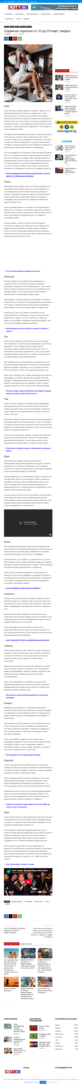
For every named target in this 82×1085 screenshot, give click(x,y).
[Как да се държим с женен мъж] (11, 982)
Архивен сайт (33, 1)
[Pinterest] (15, 39)
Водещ (12, 26)
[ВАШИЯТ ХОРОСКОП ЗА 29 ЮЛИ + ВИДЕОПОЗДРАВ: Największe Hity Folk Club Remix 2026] (28, 982)
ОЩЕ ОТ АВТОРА (26, 944)
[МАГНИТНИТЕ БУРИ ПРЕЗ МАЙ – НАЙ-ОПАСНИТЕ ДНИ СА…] (34, 1044)
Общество (45, 14)
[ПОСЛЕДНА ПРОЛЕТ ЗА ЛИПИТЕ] (34, 1036)
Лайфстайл (58, 14)
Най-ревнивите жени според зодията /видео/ (23, 755)
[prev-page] (5, 1002)
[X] (11, 39)
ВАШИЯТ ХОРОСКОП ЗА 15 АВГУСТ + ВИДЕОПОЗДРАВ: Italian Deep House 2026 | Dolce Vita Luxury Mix (28, 964)
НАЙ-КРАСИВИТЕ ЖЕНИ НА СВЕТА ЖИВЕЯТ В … (24, 588)
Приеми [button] (43, 1082)
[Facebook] (6, 39)
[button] (75, 14)
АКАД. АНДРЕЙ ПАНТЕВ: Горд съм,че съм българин (20, 1050)
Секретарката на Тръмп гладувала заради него (70, 147)
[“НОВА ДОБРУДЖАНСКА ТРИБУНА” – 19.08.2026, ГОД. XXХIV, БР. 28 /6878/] (8, 1026)
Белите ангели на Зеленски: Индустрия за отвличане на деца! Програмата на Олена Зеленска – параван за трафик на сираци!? (41, 933)
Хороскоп (29, 26)
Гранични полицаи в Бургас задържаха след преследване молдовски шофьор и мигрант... (71, 110)
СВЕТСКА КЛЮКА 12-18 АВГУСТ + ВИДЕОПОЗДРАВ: (71, 170)
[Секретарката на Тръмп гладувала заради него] (59, 147)
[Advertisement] (28, 254)
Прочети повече (52, 1082)
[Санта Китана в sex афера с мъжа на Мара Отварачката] (45, 982)
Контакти (25, 1)
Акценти (10, 24)
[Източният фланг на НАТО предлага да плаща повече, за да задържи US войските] (59, 97)
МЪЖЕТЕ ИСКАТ (38, 901)
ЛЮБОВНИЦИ (28, 901)
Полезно (9, 19)
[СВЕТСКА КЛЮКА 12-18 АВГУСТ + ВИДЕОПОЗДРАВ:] (59, 170)
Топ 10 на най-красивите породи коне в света (23, 271)
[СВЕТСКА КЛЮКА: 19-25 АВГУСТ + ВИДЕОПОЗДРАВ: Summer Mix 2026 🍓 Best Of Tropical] (59, 157)
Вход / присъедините (9, 1)
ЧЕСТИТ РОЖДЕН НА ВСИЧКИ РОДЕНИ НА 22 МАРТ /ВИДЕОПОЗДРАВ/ (14, 931)
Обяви (26, 19)
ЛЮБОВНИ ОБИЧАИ (16, 901)
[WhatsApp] (20, 39)
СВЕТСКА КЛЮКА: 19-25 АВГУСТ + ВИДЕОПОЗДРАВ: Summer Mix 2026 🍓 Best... (71, 159)
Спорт (19, 19)
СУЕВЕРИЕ (7, 904)
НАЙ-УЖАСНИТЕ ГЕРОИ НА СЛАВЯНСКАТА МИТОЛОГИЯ (27, 640)
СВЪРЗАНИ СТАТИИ (11, 944)
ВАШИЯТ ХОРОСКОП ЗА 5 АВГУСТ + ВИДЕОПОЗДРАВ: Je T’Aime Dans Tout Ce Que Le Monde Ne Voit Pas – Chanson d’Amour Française (45, 966)
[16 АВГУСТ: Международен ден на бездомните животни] (8, 1039)
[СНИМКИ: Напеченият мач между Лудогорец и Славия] (59, 77)
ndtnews (8, 34)
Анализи (19, 14)
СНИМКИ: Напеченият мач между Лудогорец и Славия (71, 77)
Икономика (32, 14)
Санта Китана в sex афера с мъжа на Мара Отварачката (45, 990)
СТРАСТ (47, 901)
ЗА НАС (19, 1)
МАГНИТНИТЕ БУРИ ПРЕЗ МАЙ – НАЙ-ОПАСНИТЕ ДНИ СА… (45, 1044)
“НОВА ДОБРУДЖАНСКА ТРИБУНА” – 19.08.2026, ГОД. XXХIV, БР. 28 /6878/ (19, 1028)
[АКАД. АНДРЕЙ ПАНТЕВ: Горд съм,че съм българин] (8, 1051)
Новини (8, 14)
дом (5, 24)
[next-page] (8, 1002)
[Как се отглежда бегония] (34, 1028)
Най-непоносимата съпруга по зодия (20, 864)
